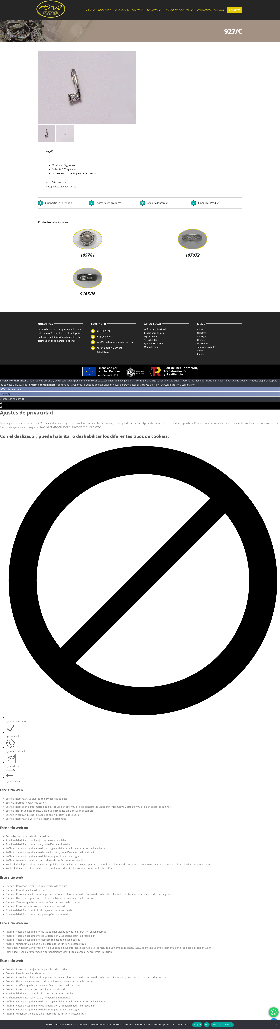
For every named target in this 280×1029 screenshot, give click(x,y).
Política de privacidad (222, 1024)
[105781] (87, 231)
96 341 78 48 (104, 331)
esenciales (15, 736)
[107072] (192, 231)
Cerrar (4, 394)
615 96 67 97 (104, 336)
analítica (14, 766)
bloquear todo (17, 721)
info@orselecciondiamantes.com (115, 342)
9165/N (87, 294)
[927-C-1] (74, 87)
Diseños (64, 186)
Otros (73, 186)
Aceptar (197, 1024)
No (206, 1024)
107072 (192, 255)
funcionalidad (17, 751)
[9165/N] (87, 270)
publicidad (15, 781)
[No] (276, 1024)
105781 (87, 255)
